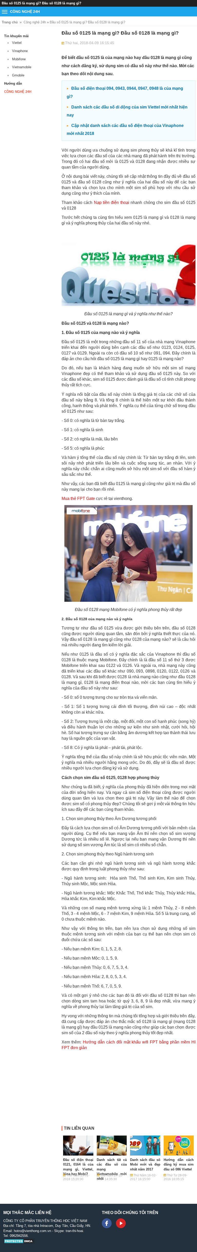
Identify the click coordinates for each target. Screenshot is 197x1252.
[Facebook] (107, 1223)
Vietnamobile (21, 67)
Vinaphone (20, 51)
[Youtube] (121, 1223)
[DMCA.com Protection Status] (19, 1243)
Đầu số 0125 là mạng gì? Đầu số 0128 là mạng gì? (87, 22)
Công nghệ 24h (35, 22)
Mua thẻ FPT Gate (78, 498)
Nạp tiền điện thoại (111, 202)
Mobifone (19, 59)
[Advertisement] (128, 1090)
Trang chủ (10, 22)
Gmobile (18, 75)
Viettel (17, 43)
